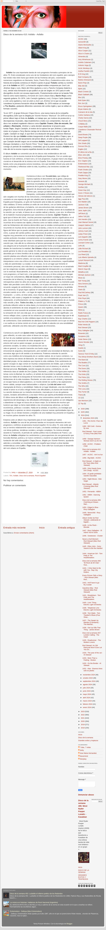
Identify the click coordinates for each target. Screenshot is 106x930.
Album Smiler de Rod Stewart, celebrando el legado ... (91, 520)
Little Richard (83, 249)
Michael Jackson (84, 275)
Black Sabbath (83, 95)
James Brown (83, 208)
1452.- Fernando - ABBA (91, 492)
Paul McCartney (84, 292)
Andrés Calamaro (84, 62)
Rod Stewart (83, 327)
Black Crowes (83, 92)
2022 (83, 715)
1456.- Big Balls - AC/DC (91, 458)
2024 (83, 415)
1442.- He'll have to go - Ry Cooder (91, 584)
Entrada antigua (66, 527)
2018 (83, 728)
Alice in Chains (83, 54)
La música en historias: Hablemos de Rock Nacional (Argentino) (34, 902)
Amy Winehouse (84, 59)
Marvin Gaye (83, 269)
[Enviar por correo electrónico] (41, 472)
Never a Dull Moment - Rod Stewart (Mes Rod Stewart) (91, 541)
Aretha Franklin (84, 71)
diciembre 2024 (89, 418)
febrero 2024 (88, 704)
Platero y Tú (82, 301)
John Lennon (83, 228)
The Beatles (82, 363)
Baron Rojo (82, 83)
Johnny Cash (83, 231)
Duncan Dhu (83, 146)
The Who (81, 386)
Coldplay (81, 124)
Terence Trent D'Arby (86, 354)
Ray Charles (83, 319)
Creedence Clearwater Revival (89, 130)
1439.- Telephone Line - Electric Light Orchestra (91, 609)
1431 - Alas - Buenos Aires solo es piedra (92, 670)
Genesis (81, 181)
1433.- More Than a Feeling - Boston (89, 659)
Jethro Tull (82, 216)
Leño (80, 246)
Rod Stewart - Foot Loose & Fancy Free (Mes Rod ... (92, 433)
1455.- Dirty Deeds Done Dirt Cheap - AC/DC (91, 469)
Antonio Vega (83, 65)
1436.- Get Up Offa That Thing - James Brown (91, 629)
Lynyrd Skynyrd (84, 260)
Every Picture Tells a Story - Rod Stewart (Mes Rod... (92, 577)
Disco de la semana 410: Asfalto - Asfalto (91, 450)
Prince (80, 304)
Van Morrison (83, 401)
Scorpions (82, 336)
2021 (83, 718)
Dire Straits (82, 143)
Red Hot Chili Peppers (86, 322)
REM (80, 310)
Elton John (82, 155)
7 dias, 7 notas (13, 9)
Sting (80, 345)
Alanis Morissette (84, 45)
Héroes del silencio (85, 196)
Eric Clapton (82, 161)
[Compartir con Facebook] (46, 472)
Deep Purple (83, 137)
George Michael (84, 184)
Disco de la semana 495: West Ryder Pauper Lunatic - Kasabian (83, 808)
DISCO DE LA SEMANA (83, 871)
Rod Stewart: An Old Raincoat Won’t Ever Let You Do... (92, 647)
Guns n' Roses (83, 193)
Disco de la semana (26, 476)
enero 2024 (87, 707)
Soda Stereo (83, 339)
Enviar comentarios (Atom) (24, 533)
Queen (80, 307)
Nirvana (81, 287)
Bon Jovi (81, 103)
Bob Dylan (82, 100)
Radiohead (82, 316)
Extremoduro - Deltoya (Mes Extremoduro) (26, 911)
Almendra (81, 56)
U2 (79, 398)
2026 (83, 409)
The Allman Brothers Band (88, 357)
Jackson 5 (82, 205)
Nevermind (84, 756)
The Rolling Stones (85, 380)
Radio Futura (83, 313)
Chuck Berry (83, 121)
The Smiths (82, 383)
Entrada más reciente (14, 527)
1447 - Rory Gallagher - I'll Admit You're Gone (92, 531)
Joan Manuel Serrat (85, 222)
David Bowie (83, 135)
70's (10, 476)
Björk (80, 89)
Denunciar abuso (86, 795)
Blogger (69, 924)
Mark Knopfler (83, 266)
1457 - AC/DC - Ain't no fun (92, 455)
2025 (83, 412)
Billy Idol (81, 86)
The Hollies (82, 371)
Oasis (80, 289)
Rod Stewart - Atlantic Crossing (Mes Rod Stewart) (90, 486)
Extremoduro (83, 164)
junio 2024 (87, 691)
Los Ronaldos (83, 251)
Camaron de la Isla (85, 112)
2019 (83, 724)
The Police (82, 377)
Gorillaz (81, 187)
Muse (80, 278)
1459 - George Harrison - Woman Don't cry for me (92, 440)
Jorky (82, 750)
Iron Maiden (82, 202)
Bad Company (83, 77)
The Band (82, 360)
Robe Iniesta (83, 325)
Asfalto (15, 476)
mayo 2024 (87, 694)
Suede (80, 348)
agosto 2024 (88, 684)
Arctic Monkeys (84, 68)
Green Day (82, 190)
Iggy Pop (81, 199)
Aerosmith (82, 42)
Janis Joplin (82, 210)
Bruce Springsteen (85, 106)
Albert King (82, 48)
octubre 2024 (88, 678)
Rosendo (81, 333)
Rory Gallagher (84, 330)
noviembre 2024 (89, 675)
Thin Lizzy (82, 389)
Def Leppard (82, 140)
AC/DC (81, 39)
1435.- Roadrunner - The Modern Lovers (91, 641)
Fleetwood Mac (84, 167)
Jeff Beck (81, 213)
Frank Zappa (83, 173)
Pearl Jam (82, 295)
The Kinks (82, 374)
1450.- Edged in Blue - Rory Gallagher (90, 508)
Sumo (80, 351)
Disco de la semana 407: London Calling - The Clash (91, 635)
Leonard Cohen (84, 243)
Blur (79, 97)
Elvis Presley (83, 158)
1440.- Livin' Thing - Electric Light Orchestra (91, 604)
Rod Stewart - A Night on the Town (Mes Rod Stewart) (91, 463)
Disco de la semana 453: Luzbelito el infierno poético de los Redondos (36, 894)
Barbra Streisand (84, 80)
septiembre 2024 (89, 681)
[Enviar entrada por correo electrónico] (37, 472)
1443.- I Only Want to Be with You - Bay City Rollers (91, 570)
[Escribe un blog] (43, 472)
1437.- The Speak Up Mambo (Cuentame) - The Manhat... (90, 622)
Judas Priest (83, 234)
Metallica (81, 272)
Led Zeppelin (83, 237)
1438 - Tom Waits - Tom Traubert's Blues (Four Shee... (91, 615)
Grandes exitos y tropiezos (88, 740)
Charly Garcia (83, 118)
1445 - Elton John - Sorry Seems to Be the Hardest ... (92, 548)
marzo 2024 (87, 701)
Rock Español (40, 476)
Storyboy (83, 759)
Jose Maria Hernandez (88, 753)
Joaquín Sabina (84, 225)
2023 (83, 711)
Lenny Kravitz (83, 240)
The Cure (81, 366)
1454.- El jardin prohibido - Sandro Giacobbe (92, 475)
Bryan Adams (83, 109)
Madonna (81, 263)
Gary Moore (82, 178)
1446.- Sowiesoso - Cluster (92, 536)
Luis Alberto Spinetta (86, 257)
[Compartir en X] (44, 472)
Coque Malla (83, 127)
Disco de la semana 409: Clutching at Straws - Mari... (91, 502)
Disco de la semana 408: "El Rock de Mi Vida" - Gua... (91, 563)
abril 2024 (87, 698)
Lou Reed (82, 254)
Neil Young (82, 281)
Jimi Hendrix (83, 219)
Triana (80, 395)
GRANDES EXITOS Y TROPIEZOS (83, 877)
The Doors (82, 368)
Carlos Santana (84, 115)
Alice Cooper (83, 51)
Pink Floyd (82, 298)
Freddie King (83, 175)
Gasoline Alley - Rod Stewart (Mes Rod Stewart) (90, 590)
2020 (83, 721)
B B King (81, 74)
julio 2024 (87, 688)
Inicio (42, 527)
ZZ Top (80, 404)
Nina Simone (83, 284)
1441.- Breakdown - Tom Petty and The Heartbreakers (91, 597)
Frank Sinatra (83, 170)
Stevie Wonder (83, 342)
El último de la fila (84, 152)
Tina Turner (82, 392)
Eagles (80, 149)
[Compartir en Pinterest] (47, 472)
